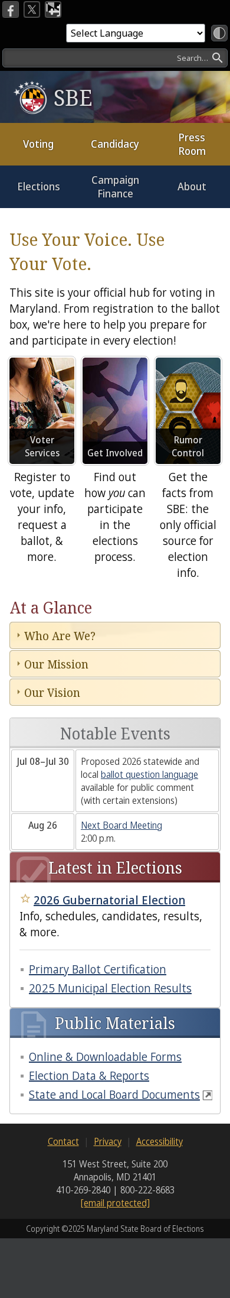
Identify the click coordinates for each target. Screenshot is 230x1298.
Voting (38, 144)
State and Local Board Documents (114, 1094)
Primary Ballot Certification (97, 969)
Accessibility (159, 1141)
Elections (38, 186)
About (192, 186)
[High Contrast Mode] (219, 33)
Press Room (192, 144)
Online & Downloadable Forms (105, 1057)
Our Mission (56, 664)
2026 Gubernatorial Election (109, 900)
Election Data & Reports (89, 1075)
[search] (115, 57)
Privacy (107, 1141)
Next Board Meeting (121, 825)
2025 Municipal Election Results (110, 988)
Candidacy (115, 144)
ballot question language (149, 774)
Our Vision (52, 692)
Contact (63, 1141)
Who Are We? (60, 636)
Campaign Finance (115, 186)
